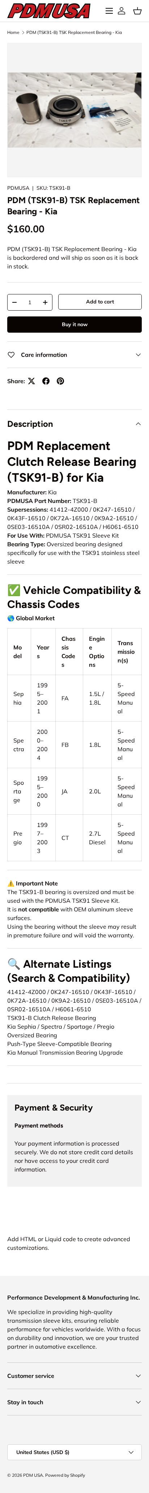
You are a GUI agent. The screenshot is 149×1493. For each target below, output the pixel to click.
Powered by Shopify (65, 1475)
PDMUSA (18, 188)
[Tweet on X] (31, 381)
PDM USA (33, 1475)
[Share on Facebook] (46, 381)
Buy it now (75, 324)
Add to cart (100, 301)
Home (13, 32)
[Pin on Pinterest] (60, 381)
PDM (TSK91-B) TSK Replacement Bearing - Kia (74, 32)
